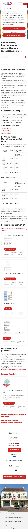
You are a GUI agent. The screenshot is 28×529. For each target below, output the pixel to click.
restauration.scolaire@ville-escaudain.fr (14, 369)
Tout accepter (14, 28)
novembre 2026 (6, 132)
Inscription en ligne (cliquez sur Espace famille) (13, 229)
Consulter (8, 308)
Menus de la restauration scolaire (13, 415)
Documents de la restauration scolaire (11, 421)
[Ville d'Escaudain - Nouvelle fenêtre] (14, 498)
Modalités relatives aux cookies (14, 517)
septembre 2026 (6, 128)
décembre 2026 (6, 133)
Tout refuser (14, 32)
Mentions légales (10, 514)
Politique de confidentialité (13, 521)
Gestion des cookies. (8, 24)
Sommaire (5, 64)
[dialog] (14, 22)
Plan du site (8, 525)
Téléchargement (10, 249)
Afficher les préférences (14, 35)
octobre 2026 (5, 130)
